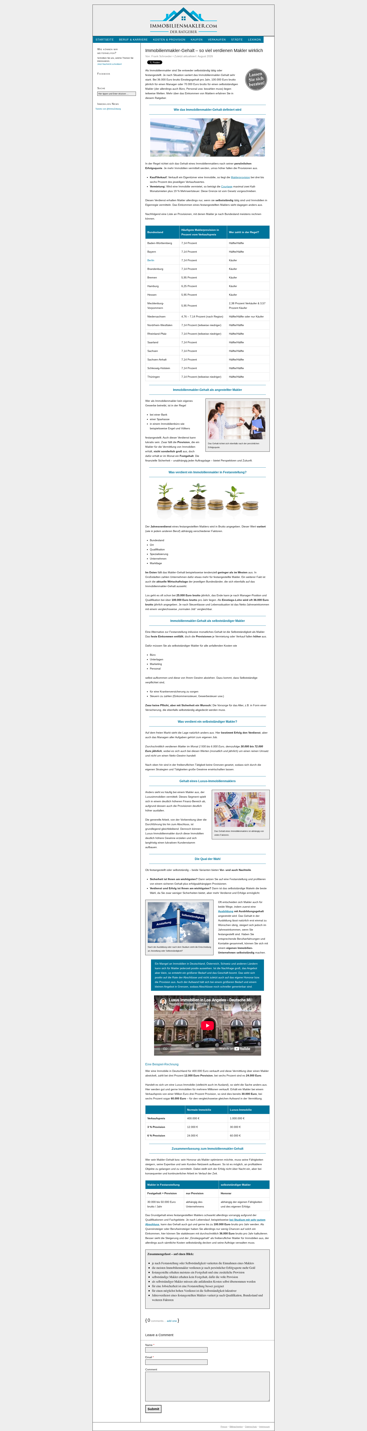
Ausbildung (225, 911)
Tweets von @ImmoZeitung (108, 109)
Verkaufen (217, 39)
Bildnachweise (236, 1426)
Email (149, 1357)
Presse (224, 1426)
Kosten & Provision (169, 39)
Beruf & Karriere (133, 39)
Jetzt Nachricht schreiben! (109, 64)
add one (172, 1320)
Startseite (105, 39)
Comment (151, 1369)
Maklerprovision (240, 177)
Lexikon (254, 39)
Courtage (226, 186)
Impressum (264, 1426)
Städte (237, 39)
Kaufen (197, 39)
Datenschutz (251, 1426)
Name (149, 1344)
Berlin (150, 260)
